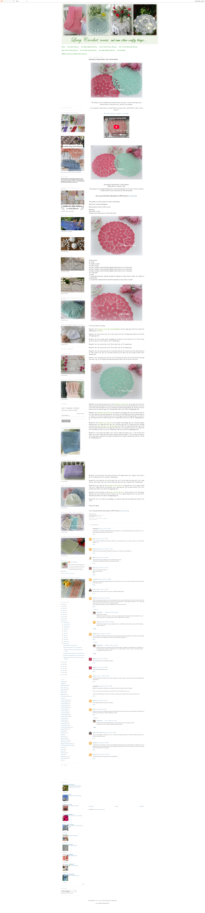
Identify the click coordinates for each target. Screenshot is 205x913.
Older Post (142, 806)
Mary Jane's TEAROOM (68, 864)
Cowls (62, 698)
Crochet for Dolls (64, 711)
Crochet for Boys (64, 709)
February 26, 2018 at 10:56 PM (107, 621)
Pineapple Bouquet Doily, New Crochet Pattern (73, 653)
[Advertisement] (116, 456)
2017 (64, 662)
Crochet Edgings (64, 703)
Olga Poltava (100, 612)
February (66, 641)
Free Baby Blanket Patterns (89, 47)
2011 (64, 674)
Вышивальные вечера (68, 844)
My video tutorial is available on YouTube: (116, 113)
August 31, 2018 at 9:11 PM (103, 676)
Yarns (62, 760)
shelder (94, 658)
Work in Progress (64, 758)
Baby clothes (64, 687)
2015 (64, 666)
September (66, 627)
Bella (94, 557)
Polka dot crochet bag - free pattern (75, 815)
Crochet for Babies (65, 707)
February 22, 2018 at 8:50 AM (111, 612)
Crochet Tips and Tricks (66, 727)
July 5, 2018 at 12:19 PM (101, 667)
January (65, 643)
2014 (64, 668)
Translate (71, 893)
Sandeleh (95, 742)
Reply (94, 534)
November (66, 624)
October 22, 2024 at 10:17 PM (102, 754)
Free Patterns (63, 732)
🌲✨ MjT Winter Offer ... (74, 865)
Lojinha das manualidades (68, 874)
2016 (64, 664)
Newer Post (91, 806)
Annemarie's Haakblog (68, 854)
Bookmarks (63, 694)
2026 (64, 604)
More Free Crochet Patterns (70, 50)
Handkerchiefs (64, 738)
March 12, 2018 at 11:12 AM (111, 645)
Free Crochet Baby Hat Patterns (128, 47)
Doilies (95, 519)
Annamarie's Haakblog (98, 516)
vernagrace (95, 579)
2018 (64, 621)
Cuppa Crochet (96, 549)
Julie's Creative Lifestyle (68, 824)
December (66, 622)
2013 (64, 670)
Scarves (62, 749)
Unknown (95, 633)
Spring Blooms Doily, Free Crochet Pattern (72, 647)
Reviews (63, 747)
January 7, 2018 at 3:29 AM (102, 589)
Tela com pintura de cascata (74, 875)
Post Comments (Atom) (100, 809)
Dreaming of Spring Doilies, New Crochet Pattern (74, 655)
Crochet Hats (63, 720)
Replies (96, 609)
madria (94, 676)
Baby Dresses (64, 689)
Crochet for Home (64, 714)
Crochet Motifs (64, 721)
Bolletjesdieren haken (73, 855)
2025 (64, 606)
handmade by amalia (67, 804)
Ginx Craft (65, 834)
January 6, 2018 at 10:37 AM (102, 567)
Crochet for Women (65, 716)
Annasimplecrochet (67, 794)
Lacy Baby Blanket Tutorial (107, 50)
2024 (64, 608)
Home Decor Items (65, 742)
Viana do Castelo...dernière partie (75, 795)
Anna (94, 567)
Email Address (66, 415)
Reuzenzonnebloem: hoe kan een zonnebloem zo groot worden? (75, 786)
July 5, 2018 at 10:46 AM (102, 658)
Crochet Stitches (64, 725)
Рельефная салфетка (73, 845)
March (65, 639)
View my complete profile (68, 573)
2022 (64, 612)
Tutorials (63, 754)
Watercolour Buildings (73, 835)
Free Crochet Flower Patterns (108, 47)
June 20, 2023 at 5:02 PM (102, 742)
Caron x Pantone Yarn (65, 696)
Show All (83, 884)
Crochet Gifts (64, 718)
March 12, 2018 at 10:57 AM (103, 633)
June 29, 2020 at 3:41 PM (101, 700)
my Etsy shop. (133, 196)
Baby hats (63, 690)
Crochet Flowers (64, 705)
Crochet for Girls (64, 712)
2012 (64, 672)
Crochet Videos (64, 729)
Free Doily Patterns (73, 47)
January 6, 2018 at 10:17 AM (106, 549)
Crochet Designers (65, 701)
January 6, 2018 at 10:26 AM (102, 557)
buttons (94, 598)
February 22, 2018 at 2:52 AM (103, 598)
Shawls (62, 751)
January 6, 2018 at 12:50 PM (104, 579)
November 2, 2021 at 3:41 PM (109, 732)
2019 (64, 619)
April (65, 637)
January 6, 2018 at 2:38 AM (105, 528)
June (65, 633)
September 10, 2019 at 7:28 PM (105, 686)
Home (63, 47)
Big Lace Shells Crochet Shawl (70, 645)
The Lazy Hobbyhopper (68, 814)
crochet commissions (65, 700)
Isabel (94, 700)
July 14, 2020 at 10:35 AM (111, 720)
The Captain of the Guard (73, 805)
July (65, 631)
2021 (64, 614)
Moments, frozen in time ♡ (69, 784)
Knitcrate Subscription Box (67, 743)
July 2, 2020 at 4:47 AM (101, 709)
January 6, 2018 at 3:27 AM (102, 538)
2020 (64, 616)
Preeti (94, 589)
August (65, 629)
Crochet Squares (64, 723)
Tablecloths (63, 753)
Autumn (62, 683)
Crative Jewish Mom (100, 515)
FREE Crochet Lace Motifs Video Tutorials (74, 54)
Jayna (94, 754)
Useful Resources (64, 756)
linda (94, 538)
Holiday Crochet (64, 740)
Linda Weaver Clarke (97, 732)
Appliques (63, 681)
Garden (62, 734)
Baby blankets (64, 685)
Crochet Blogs (121, 50)
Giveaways (63, 736)
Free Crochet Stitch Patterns (88, 50)
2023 (64, 610)
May (65, 635)
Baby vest (63, 692)
